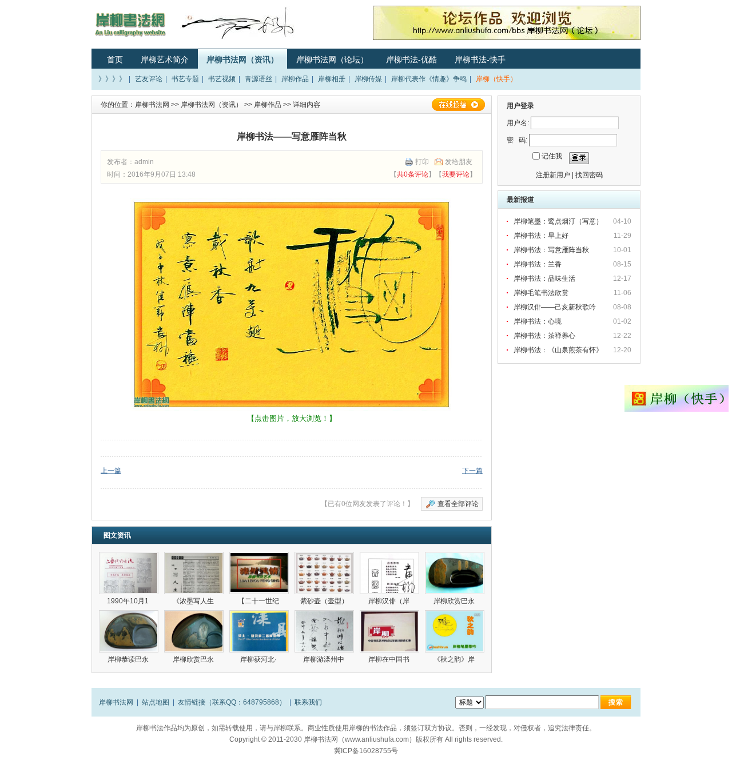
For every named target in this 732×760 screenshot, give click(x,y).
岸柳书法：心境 (538, 321)
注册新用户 (553, 175)
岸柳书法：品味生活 (544, 278)
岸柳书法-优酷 (411, 59)
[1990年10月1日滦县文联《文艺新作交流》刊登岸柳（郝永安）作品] (128, 573)
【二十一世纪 (259, 601)
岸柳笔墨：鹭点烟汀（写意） (558, 221)
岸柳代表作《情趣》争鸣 (429, 79)
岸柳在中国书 (389, 659)
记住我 (552, 156)
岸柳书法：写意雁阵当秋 (551, 250)
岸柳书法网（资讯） (242, 59)
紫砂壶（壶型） (324, 601)
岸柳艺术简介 (165, 59)
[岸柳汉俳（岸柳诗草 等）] (389, 573)
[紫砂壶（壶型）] (324, 573)
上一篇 (111, 471)
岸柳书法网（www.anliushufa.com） (360, 739)
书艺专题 (185, 79)
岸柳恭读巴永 (129, 659)
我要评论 (456, 174)
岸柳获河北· (259, 659)
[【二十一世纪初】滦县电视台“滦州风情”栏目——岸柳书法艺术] (259, 573)
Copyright (244, 739)
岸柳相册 (331, 79)
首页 (115, 59)
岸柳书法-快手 (480, 59)
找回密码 (589, 175)
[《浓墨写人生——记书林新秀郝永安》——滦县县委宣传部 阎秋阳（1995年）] (194, 573)
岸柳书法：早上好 (541, 236)
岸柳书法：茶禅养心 (544, 336)
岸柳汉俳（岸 (389, 601)
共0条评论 (412, 174)
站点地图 (155, 702)
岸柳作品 (295, 79)
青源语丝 (258, 79)
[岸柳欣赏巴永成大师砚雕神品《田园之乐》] (454, 573)
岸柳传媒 (368, 79)
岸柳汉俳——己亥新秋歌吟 (555, 307)
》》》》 (112, 79)
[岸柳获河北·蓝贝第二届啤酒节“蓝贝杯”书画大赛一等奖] (259, 631)
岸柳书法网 (152, 105)
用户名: (518, 123)
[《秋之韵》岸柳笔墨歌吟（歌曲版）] (454, 631)
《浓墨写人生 (194, 601)
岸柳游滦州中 (324, 659)
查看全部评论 (458, 504)
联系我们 (308, 702)
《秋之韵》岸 (454, 659)
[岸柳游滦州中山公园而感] (324, 631)
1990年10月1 (128, 601)
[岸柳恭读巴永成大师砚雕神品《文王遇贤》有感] (128, 631)
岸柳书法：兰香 (538, 264)
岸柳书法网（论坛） (332, 59)
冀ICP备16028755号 (366, 751)
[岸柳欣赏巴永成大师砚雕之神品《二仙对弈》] (194, 631)
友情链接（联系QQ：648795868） (232, 702)
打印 (422, 162)
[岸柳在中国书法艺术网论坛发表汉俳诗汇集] (389, 631)
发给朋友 (458, 162)
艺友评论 (148, 79)
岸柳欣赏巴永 (454, 601)
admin (144, 162)
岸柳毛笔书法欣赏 (541, 293)
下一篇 (472, 471)
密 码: (517, 140)
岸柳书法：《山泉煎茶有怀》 (558, 350)
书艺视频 (222, 79)
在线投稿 (458, 105)
